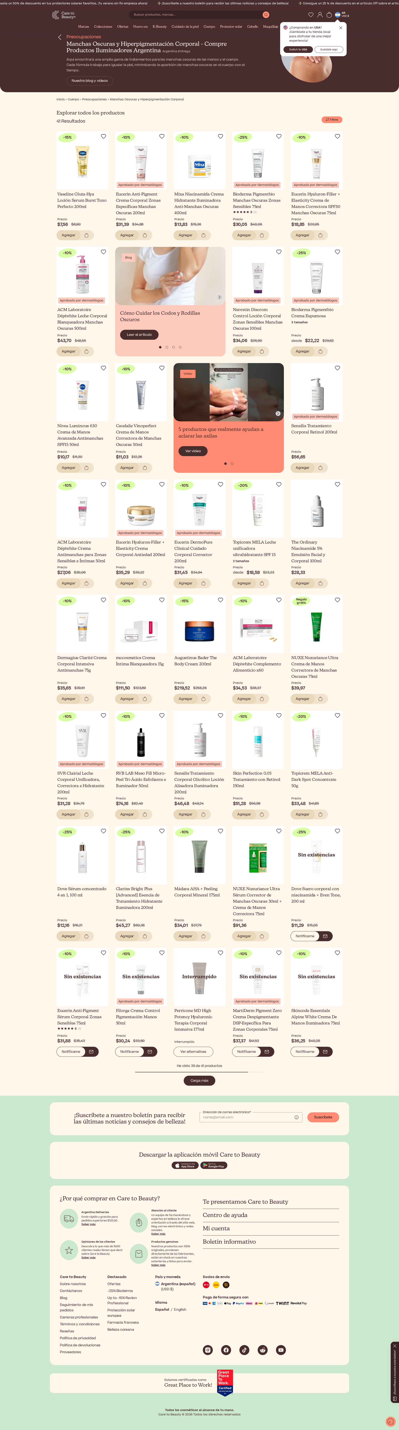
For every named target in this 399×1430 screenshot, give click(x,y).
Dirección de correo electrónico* (227, 1112)
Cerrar (340, 27)
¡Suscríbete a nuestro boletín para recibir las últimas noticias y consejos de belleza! (225, 3)
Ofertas (122, 27)
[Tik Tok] (244, 1350)
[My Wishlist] (311, 14)
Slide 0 (160, 347)
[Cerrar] (395, 1345)
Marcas (83, 27)
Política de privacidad (78, 1338)
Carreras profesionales (79, 1317)
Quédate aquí (328, 49)
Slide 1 (166, 347)
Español (162, 1309)
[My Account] (320, 14)
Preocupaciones (83, 37)
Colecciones (103, 27)
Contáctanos (71, 1290)
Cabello (252, 27)
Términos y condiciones (80, 1324)
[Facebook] (226, 1350)
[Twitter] (263, 1350)
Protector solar (231, 27)
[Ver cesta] (329, 14)
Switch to (298, 49)
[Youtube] (281, 1350)
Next (219, 297)
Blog (63, 1298)
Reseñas (67, 1331)
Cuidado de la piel (185, 27)
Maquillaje (270, 27)
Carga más (199, 1080)
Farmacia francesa (123, 1322)
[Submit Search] (266, 14)
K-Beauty (160, 27)
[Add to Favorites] (103, 136)
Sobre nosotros (73, 1284)
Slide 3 (180, 347)
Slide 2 (173, 347)
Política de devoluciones (80, 1345)
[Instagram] (208, 1350)
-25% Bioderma (120, 1290)
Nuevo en (140, 27)
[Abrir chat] (391, 1422)
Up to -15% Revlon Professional (122, 1301)
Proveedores (70, 1352)
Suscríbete (323, 1117)
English (180, 1309)
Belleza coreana (120, 1329)
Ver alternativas (193, 1051)
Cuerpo (209, 27)
